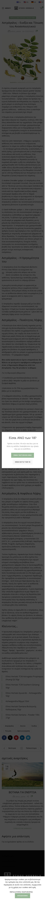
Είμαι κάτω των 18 (22, 462)
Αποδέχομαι (22, 896)
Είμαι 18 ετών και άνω (23, 455)
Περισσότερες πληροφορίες (21, 892)
